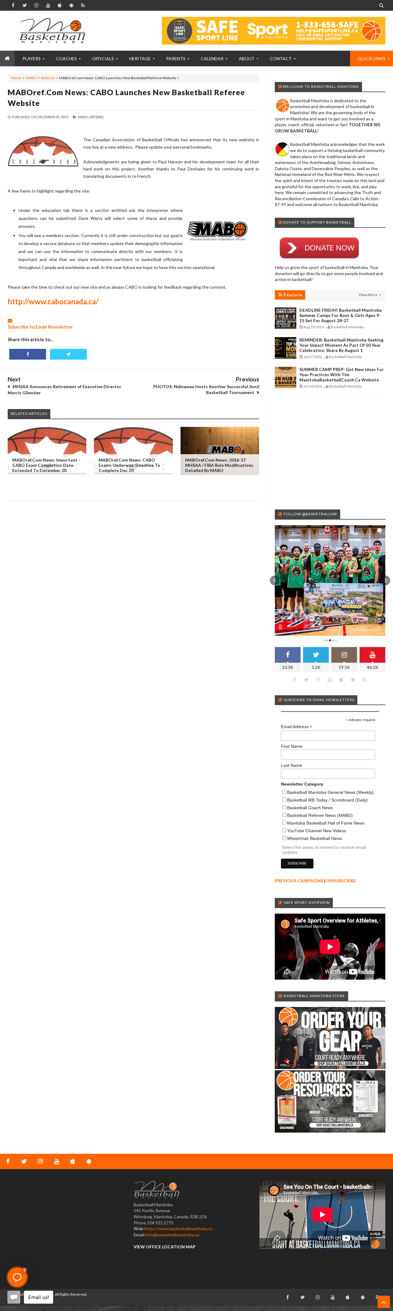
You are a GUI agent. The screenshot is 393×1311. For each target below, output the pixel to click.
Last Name (291, 765)
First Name (291, 746)
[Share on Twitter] (68, 354)
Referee (48, 78)
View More (368, 294)
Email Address (296, 727)
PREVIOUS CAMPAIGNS (299, 880)
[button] (275, 580)
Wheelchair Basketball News (314, 838)
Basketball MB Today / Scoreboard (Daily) (327, 800)
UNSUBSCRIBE (341, 880)
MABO (31, 78)
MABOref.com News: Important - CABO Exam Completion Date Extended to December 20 (46, 465)
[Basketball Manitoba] (54, 31)
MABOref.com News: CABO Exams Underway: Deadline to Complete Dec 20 (129, 465)
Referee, (97, 117)
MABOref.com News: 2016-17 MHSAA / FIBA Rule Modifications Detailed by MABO (219, 465)
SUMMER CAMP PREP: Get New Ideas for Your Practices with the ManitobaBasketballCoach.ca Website (341, 374)
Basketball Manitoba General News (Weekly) (330, 792)
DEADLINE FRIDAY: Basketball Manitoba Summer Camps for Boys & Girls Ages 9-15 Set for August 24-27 (340, 315)
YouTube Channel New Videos (316, 830)
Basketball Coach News (310, 807)
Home (16, 78)
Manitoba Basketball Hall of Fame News (325, 823)
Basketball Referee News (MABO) (320, 815)
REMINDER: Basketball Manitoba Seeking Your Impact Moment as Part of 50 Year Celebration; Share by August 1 (341, 345)
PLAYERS (31, 58)
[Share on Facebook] (27, 354)
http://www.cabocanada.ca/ (53, 301)
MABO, (83, 117)
